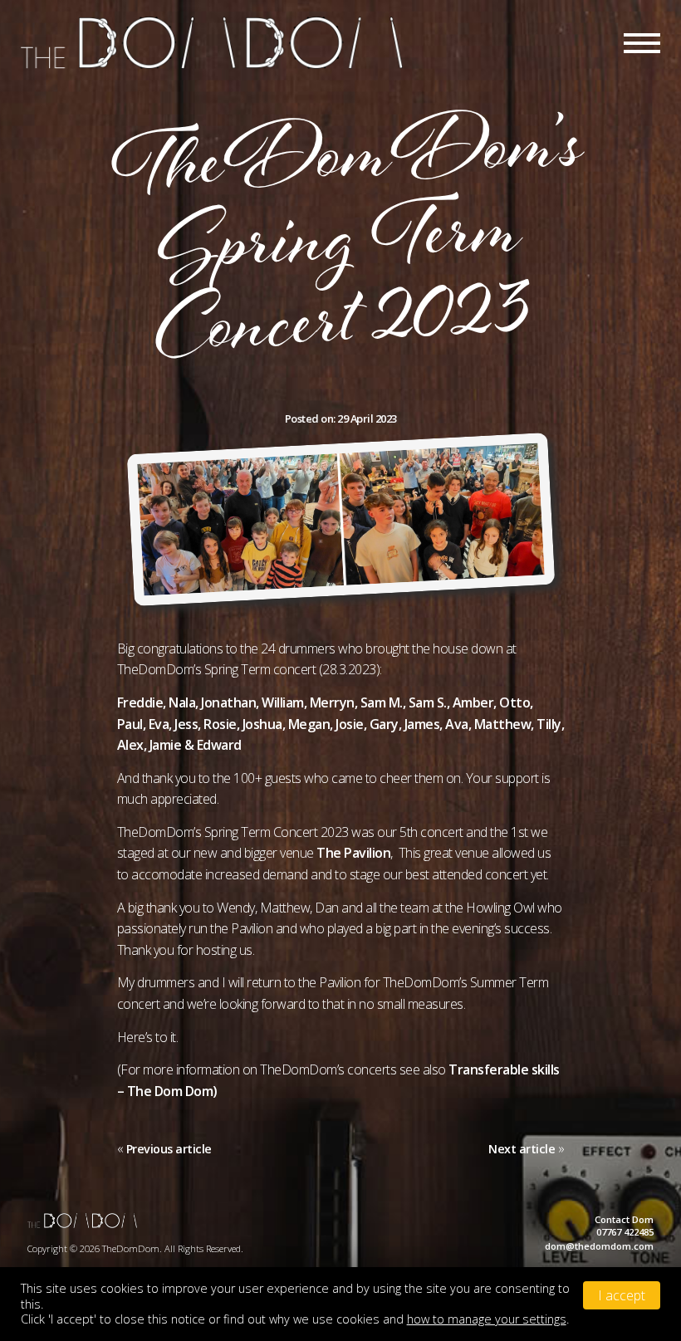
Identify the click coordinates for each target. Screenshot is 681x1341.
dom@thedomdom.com (599, 1246)
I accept (621, 1295)
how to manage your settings (486, 1319)
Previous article (169, 1149)
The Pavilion (353, 853)
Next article (521, 1149)
